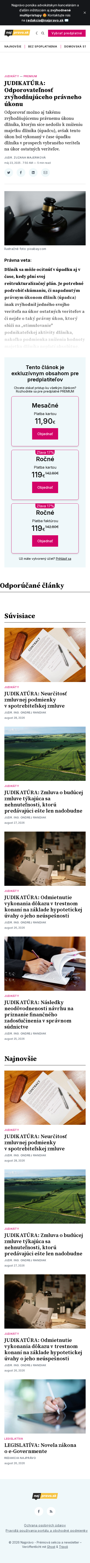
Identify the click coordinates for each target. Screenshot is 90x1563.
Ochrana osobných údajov (45, 1525)
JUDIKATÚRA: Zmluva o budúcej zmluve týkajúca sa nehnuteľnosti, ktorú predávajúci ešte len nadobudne (43, 801)
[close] (84, 12)
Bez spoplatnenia (42, 46)
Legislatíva (13, 1438)
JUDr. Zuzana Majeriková (25, 157)
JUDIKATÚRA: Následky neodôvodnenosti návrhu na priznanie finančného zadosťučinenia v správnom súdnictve (38, 1014)
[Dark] (37, 33)
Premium (30, 76)
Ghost (51, 1547)
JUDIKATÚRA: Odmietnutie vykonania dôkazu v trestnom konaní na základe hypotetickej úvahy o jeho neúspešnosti (43, 906)
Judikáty (11, 76)
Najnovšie (12, 46)
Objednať (45, 434)
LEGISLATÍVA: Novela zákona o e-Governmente (40, 1448)
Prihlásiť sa (63, 558)
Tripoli (63, 1547)
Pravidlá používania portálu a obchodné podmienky (47, 1530)
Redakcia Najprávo (20, 1458)
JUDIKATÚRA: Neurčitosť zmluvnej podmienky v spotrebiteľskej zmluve (35, 700)
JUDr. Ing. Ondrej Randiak (25, 712)
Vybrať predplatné (67, 33)
